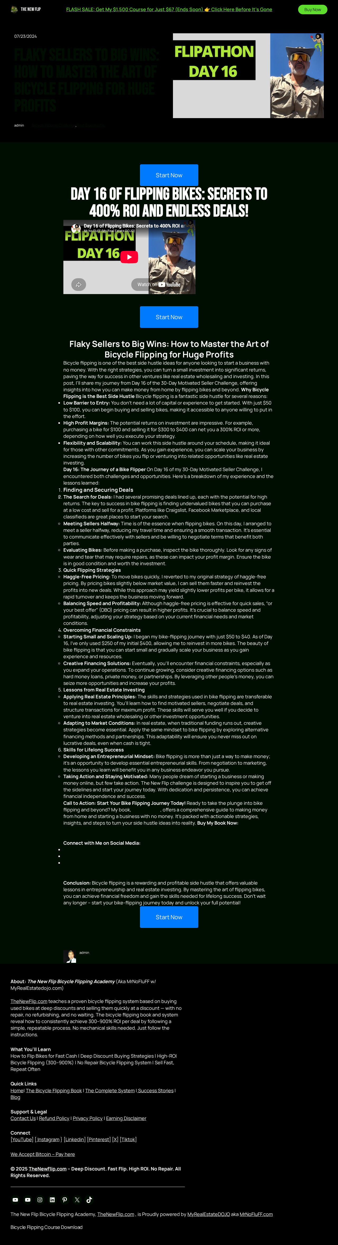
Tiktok (128, 1139)
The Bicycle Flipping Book (54, 1090)
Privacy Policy (88, 1118)
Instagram (47, 1139)
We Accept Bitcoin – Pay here (43, 1154)
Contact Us (23, 1118)
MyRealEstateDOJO (208, 1214)
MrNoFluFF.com (256, 1214)
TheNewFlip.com (29, 1001)
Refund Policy (54, 1118)
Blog (15, 1097)
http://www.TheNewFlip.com (94, 829)
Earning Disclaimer (126, 1118)
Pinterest (99, 1139)
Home (17, 1090)
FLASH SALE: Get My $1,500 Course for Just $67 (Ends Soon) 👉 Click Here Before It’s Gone (169, 9)
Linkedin (74, 1139)
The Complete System (110, 1090)
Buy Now (312, 9)
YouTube (22, 1139)
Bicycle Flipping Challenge (54, 125)
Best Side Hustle (91, 125)
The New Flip (146, 809)
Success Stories (155, 1090)
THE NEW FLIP (31, 9)
